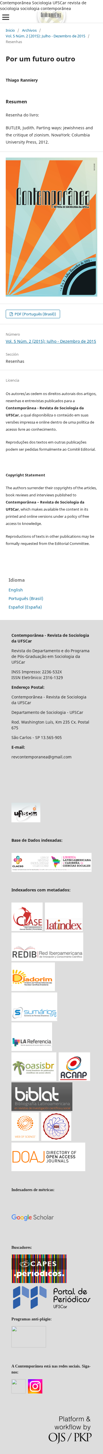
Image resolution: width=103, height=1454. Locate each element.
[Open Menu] (5, 17)
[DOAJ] (48, 1170)
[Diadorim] (33, 989)
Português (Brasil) (26, 598)
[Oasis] (33, 1079)
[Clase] (27, 929)
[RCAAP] (74, 1079)
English (16, 590)
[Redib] (47, 959)
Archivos (29, 30)
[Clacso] (51, 870)
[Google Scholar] (32, 1237)
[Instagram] (35, 1392)
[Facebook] (18, 1392)
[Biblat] (41, 1109)
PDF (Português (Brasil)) (35, 314)
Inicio (10, 30)
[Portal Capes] (39, 1282)
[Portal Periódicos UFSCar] (51, 1309)
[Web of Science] (25, 1139)
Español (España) (25, 607)
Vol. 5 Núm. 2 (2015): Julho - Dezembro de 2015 (45, 36)
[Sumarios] (34, 1019)
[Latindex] (64, 929)
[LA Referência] (31, 1049)
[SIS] (56, 1139)
